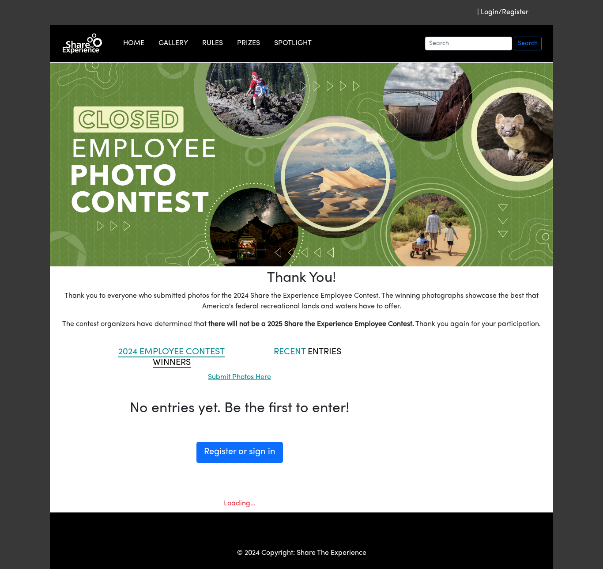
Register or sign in (239, 452)
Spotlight (293, 43)
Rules (212, 43)
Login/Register (504, 12)
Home (133, 43)
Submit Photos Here (239, 377)
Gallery (173, 43)
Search (528, 43)
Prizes (248, 43)
